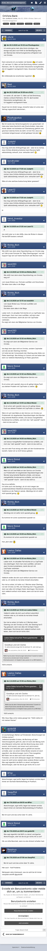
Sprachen (15, 947)
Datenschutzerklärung (28, 947)
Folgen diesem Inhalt (21, 930)
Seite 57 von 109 (23, 30)
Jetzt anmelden (23, 923)
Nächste (39, 30)
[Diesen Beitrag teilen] (43, 39)
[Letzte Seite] (44, 30)
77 (44, 930)
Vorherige (8, 30)
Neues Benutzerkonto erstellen (23, 911)
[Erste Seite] (3, 30)
